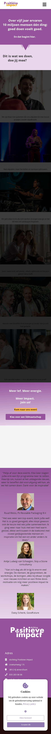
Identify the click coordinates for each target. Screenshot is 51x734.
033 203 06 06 (15, 674)
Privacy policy (29, 704)
